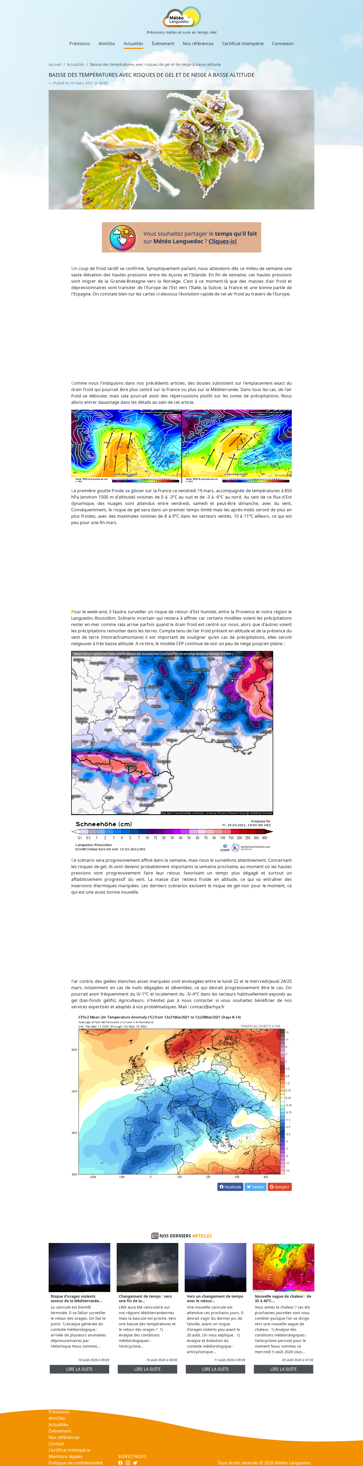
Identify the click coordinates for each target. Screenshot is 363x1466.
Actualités (133, 43)
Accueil (55, 64)
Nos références (198, 43)
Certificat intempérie (243, 43)
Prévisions (79, 43)
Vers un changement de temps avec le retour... (215, 1298)
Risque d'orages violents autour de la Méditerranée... (76, 1298)
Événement (163, 43)
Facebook (232, 1186)
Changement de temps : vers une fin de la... (145, 1298)
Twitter (257, 1186)
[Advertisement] (181, 338)
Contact (56, 1444)
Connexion (283, 43)
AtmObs (107, 43)
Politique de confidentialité (76, 1463)
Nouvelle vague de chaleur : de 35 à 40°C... (283, 1298)
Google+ (281, 1186)
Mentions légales (66, 1456)
